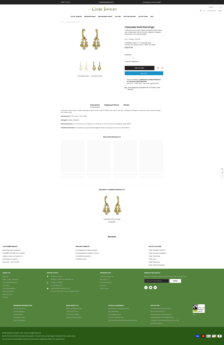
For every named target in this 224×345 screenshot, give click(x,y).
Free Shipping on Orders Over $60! (152, 2)
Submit (175, 281)
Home (62, 22)
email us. (15, 259)
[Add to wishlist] (158, 68)
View (194, 314)
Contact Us (18, 256)
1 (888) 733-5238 (65, 2)
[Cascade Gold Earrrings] (112, 205)
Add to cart (139, 68)
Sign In (220, 10)
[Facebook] (146, 287)
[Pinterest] (155, 287)
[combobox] (214, 7)
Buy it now (144, 73)
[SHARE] (161, 68)
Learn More (127, 124)
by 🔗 (106, 2)
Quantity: (128, 55)
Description (95, 105)
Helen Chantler (73, 120)
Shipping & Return (111, 105)
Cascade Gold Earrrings (112, 219)
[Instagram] (150, 287)
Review (126, 105)
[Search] (215, 7)
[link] (72, 174)
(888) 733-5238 (10, 253)
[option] (90, 39)
